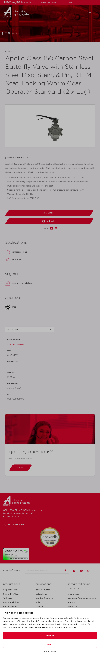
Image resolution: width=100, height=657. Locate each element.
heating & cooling (45, 598)
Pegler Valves (10, 607)
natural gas (41, 594)
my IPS (71, 602)
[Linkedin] (74, 570)
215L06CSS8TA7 (15, 344)
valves (8, 52)
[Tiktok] (95, 570)
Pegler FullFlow (11, 602)
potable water (43, 590)
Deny (50, 644)
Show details (50, 652)
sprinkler (40, 607)
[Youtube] (81, 570)
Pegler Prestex (10, 590)
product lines (11, 584)
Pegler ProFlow (11, 594)
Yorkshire (7, 598)
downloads (73, 594)
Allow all (50, 636)
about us (72, 607)
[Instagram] (88, 570)
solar (38, 602)
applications (43, 584)
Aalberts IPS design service (82, 598)
